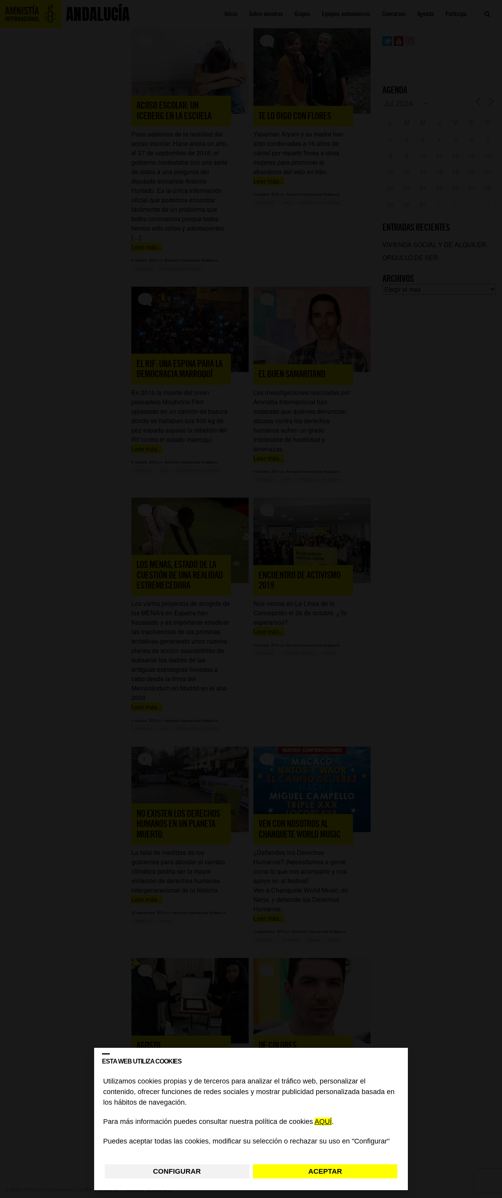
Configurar (177, 1171)
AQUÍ (323, 1122)
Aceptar (325, 1171)
